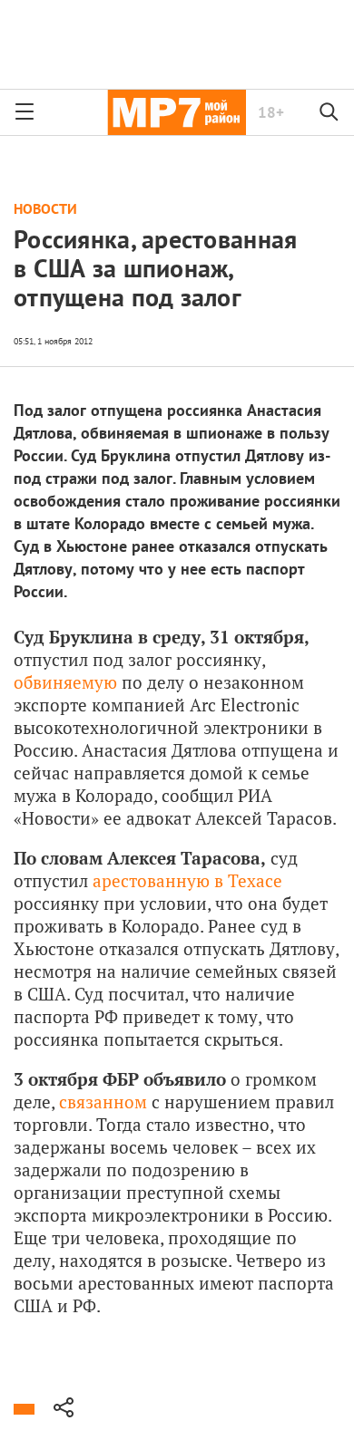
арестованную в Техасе (187, 880)
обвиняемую (65, 682)
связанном (103, 1101)
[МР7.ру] (176, 112)
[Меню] (24, 112)
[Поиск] (329, 112)
